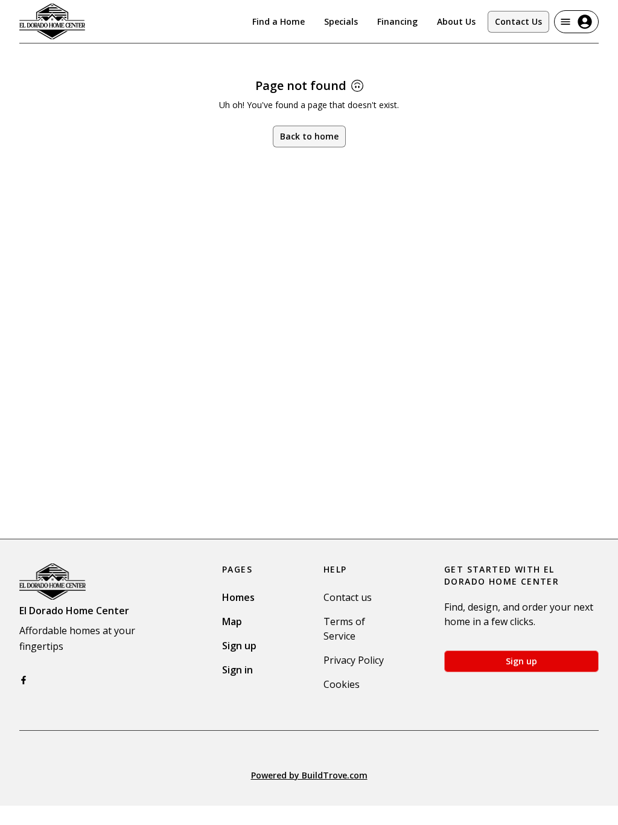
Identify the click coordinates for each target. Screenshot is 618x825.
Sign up (239, 645)
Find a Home (278, 21)
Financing (397, 21)
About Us (456, 21)
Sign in (237, 669)
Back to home (309, 136)
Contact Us (518, 21)
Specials (341, 21)
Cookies (341, 684)
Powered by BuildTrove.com (309, 775)
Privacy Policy (353, 660)
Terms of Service (344, 629)
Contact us (347, 597)
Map (232, 621)
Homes (238, 597)
